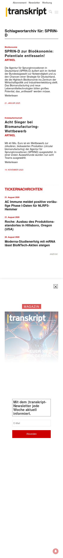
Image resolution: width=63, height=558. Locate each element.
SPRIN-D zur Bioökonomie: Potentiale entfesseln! (29, 53)
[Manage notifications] (55, 551)
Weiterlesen (11, 95)
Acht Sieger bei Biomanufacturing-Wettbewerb (22, 126)
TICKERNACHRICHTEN (23, 189)
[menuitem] (20, 2)
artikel (10, 60)
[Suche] (48, 12)
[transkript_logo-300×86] (26, 12)
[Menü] (56, 12)
